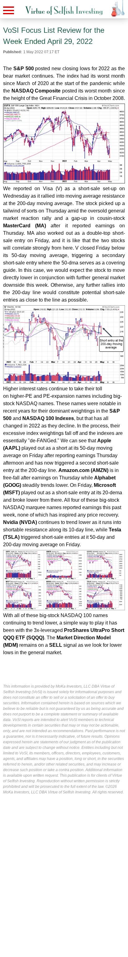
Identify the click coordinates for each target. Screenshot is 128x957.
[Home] (64, 10)
